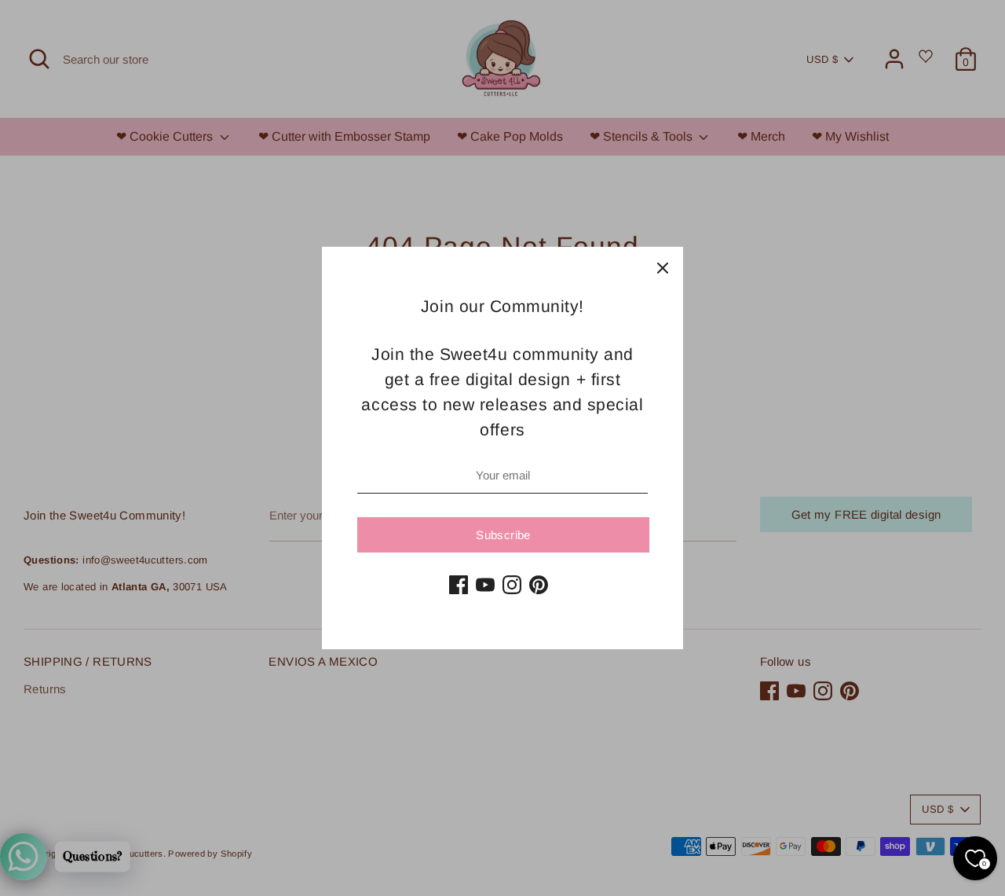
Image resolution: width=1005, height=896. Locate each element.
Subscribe (503, 535)
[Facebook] (458, 584)
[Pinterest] (538, 584)
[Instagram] (511, 584)
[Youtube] (485, 584)
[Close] (662, 267)
